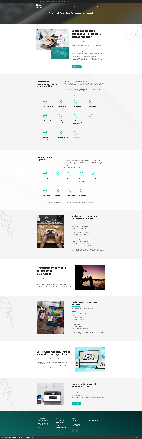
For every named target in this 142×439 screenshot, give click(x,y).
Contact (91, 6)
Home (47, 6)
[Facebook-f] (73, 430)
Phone (74, 420)
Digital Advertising (53, 6)
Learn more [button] (36, 437)
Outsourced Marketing (70, 6)
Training (77, 6)
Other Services (83, 6)
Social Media (61, 6)
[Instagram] (76, 430)
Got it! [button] (137, 437)
